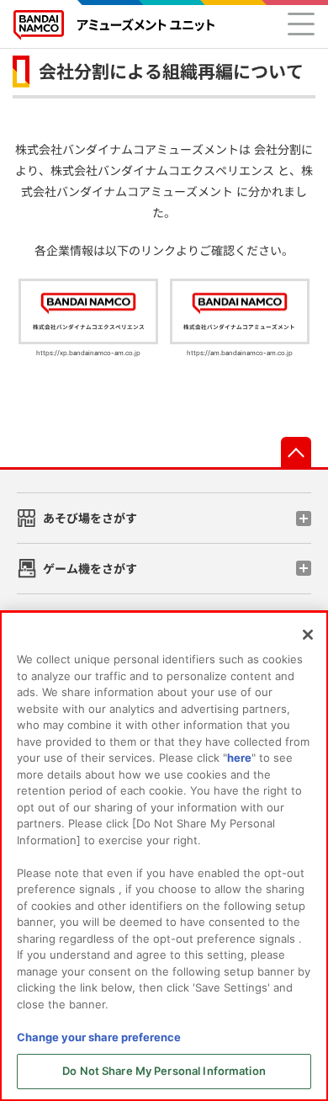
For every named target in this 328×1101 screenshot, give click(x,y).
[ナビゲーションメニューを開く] (301, 23)
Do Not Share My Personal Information (164, 1070)
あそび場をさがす (90, 518)
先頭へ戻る (296, 452)
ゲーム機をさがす (90, 568)
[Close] (307, 634)
